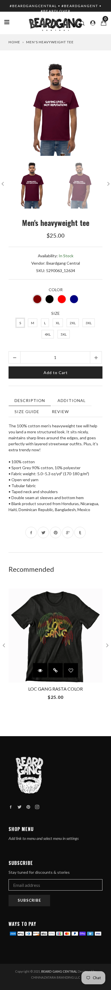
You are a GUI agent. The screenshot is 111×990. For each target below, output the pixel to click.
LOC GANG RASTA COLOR (55, 688)
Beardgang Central (63, 263)
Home (14, 42)
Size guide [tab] (27, 411)
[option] (55, 109)
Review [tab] (60, 411)
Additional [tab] (71, 400)
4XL (48, 334)
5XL (64, 334)
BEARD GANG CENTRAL (59, 971)
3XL (89, 323)
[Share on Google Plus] (67, 532)
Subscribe (29, 900)
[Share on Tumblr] (80, 532)
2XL (73, 323)
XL (58, 323)
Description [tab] (30, 400)
